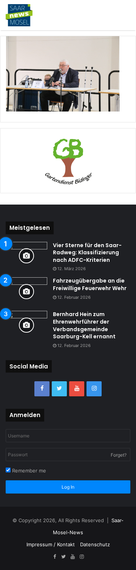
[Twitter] (59, 388)
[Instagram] (94, 388)
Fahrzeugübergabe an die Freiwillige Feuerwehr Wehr (90, 284)
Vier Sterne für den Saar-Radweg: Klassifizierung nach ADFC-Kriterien (87, 252)
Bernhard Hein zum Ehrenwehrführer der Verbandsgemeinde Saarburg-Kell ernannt (84, 325)
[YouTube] (76, 388)
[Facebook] (41, 388)
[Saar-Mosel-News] (19, 15)
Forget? (119, 455)
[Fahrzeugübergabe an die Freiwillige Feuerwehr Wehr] (26, 291)
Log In (68, 487)
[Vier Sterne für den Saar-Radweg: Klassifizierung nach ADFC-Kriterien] (26, 256)
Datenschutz (95, 544)
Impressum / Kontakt (50, 544)
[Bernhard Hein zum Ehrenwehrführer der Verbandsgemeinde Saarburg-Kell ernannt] (26, 325)
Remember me (28, 471)
